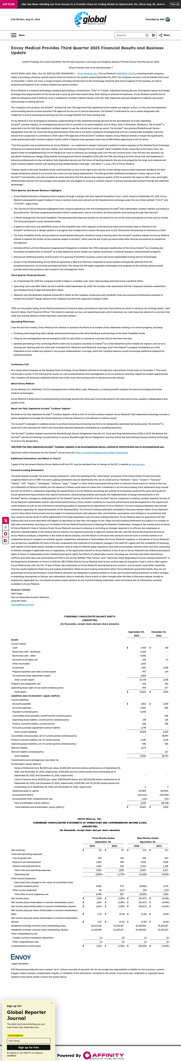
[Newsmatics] (6, 540)
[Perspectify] (6, 527)
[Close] (51, 1003)
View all (174, 4)
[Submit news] (6, 520)
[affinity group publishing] (6, 533)
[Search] (147, 35)
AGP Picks (9, 4)
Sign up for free (28, 1047)
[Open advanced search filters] (153, 35)
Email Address (15, 1035)
